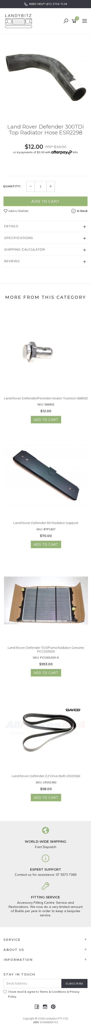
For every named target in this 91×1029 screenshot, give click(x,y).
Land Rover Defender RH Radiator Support (45, 523)
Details (11, 226)
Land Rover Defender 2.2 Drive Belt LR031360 (46, 776)
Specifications (18, 238)
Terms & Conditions (53, 991)
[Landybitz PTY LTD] (20, 21)
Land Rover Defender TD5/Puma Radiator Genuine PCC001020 (46, 649)
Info (75, 152)
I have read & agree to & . (43, 994)
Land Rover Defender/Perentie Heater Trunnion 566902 (46, 398)
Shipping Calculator (24, 249)
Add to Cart (45, 201)
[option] (46, 75)
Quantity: (12, 186)
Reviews (12, 261)
